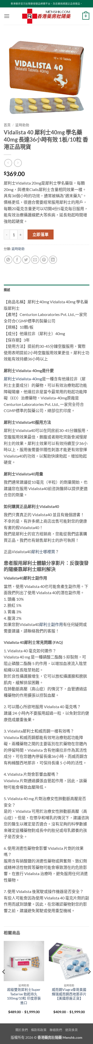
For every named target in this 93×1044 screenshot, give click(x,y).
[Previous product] (18, 163)
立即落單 (40, 234)
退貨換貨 (71, 1030)
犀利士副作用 (51, 624)
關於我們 (21, 1030)
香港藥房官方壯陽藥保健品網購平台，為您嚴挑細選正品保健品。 (47, 3)
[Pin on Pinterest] (44, 260)
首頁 (7, 125)
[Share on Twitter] (26, 260)
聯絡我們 (56, 1030)
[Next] (89, 981)
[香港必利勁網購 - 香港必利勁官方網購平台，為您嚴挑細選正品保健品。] (46, 16)
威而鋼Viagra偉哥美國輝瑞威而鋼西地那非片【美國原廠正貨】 (69, 994)
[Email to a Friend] (35, 260)
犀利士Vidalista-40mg (23, 378)
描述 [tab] (7, 290)
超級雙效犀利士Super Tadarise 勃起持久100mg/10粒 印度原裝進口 (24, 996)
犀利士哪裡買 (43, 551)
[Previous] (4, 981)
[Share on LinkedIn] (53, 260)
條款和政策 (39, 1030)
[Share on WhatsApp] (8, 260)
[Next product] (8, 163)
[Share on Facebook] (17, 260)
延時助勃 (22, 125)
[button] (7, 16)
